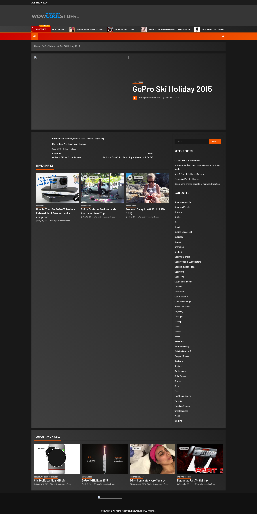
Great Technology (183, 301)
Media (177, 326)
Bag (176, 222)
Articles (178, 212)
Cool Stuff (179, 272)
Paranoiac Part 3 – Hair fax (113, 29)
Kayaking (179, 311)
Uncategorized (181, 411)
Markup (178, 321)
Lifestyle (179, 316)
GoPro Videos (138, 82)
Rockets (178, 366)
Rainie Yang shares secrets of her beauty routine (156, 29)
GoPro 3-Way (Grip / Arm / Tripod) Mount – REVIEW (128, 155)
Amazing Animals (183, 202)
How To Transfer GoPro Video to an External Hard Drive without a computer (56, 213)
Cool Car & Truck (182, 257)
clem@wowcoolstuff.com (150, 98)
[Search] (223, 36)
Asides (178, 217)
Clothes (178, 252)
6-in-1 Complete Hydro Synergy (77, 29)
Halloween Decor (183, 306)
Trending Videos (182, 406)
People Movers (182, 356)
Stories (178, 381)
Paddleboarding (182, 346)
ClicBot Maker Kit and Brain (200, 29)
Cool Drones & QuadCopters (188, 262)
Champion (179, 247)
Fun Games (180, 291)
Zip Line (178, 421)
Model (178, 331)
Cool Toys (179, 277)
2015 (59, 149)
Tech (177, 391)
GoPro (65, 149)
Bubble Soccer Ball (183, 232)
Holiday (73, 149)
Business (179, 237)
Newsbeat (179, 341)
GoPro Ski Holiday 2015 (95, 480)
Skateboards (180, 371)
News (177, 336)
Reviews (179, 361)
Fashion (178, 286)
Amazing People (182, 207)
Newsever (137, 511)
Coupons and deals (183, 281)
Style (177, 386)
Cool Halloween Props (185, 267)
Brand (177, 227)
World (177, 416)
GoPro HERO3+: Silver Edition (66, 155)
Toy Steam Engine (183, 396)
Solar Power (180, 376)
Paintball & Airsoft (183, 351)
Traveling (179, 401)
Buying (178, 242)
